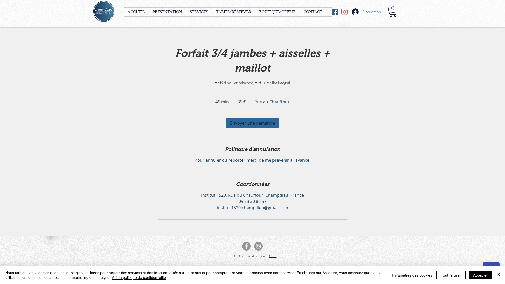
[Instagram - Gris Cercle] (258, 246)
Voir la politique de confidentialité (139, 277)
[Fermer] (499, 275)
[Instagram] (344, 12)
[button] (393, 11)
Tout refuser (451, 275)
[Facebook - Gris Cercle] (246, 246)
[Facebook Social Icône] (335, 12)
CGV (273, 255)
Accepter (480, 275)
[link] (252, 123)
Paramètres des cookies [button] (412, 275)
